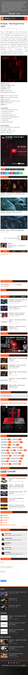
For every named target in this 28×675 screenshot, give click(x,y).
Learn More (11, 13)
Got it (18, 13)
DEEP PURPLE (15, 439)
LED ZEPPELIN (20, 450)
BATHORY (3, 461)
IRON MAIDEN (4, 442)
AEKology (4, 515)
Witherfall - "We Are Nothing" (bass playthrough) (12, 230)
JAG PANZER (3, 458)
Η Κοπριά (4, 522)
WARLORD (3, 450)
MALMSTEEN (4, 447)
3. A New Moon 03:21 (6, 113)
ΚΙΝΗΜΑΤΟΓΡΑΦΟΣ (15, 458)
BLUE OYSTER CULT (14, 461)
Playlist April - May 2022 (14, 605)
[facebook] (9, 663)
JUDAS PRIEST (16, 442)
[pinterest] (17, 663)
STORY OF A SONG (17, 455)
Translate (6, 286)
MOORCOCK (15, 463)
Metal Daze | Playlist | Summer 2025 (18, 592)
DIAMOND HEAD (15, 447)
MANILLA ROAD (14, 453)
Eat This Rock (5, 517)
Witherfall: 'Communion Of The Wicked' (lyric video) (13, 193)
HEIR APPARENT (4, 455)
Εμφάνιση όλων (24, 526)
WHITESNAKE (4, 444)
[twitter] (11, 663)
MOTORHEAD (4, 439)
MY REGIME (13, 169)
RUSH (11, 450)
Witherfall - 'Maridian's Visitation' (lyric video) (11, 212)
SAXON (13, 444)
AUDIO (7, 169)
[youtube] (14, 663)
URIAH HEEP (3, 453)
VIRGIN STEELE (4, 463)
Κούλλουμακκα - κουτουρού (8, 524)
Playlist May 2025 (13, 598)
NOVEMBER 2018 (20, 169)
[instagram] (19, 663)
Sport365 (4, 520)
